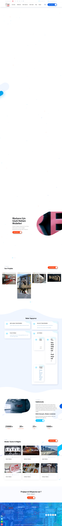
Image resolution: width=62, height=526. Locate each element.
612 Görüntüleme (9, 457)
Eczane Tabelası (21, 518)
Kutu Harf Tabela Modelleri (23, 516)
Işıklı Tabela (20, 511)
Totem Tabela (21, 513)
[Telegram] (2, 519)
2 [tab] (13, 257)
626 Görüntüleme (45, 457)
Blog (36, 4)
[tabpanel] (31, 225)
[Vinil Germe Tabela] (8, 279)
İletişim (40, 4)
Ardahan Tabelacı (27, 476)
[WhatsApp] (2, 522)
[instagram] (2, 524)
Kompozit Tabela (21, 509)
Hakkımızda (19, 4)
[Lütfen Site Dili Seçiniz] (12, 1)
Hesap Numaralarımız (8, 1)
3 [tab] (15, 257)
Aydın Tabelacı (45, 459)
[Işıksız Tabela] (38, 278)
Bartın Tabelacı (9, 459)
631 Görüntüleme (9, 474)
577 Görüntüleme (27, 474)
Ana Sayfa (13, 4)
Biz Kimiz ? (34, 509)
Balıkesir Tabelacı (27, 459)
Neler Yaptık (32, 4)
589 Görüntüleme (45, 474)
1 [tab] (12, 257)
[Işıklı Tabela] (54, 278)
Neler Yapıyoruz (25, 4)
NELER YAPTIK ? (16, 232)
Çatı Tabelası (21, 514)
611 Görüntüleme (27, 457)
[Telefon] (2, 516)
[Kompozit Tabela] (23, 286)
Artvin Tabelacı (9, 476)
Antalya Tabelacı (45, 476)
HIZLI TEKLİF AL (51, 4)
